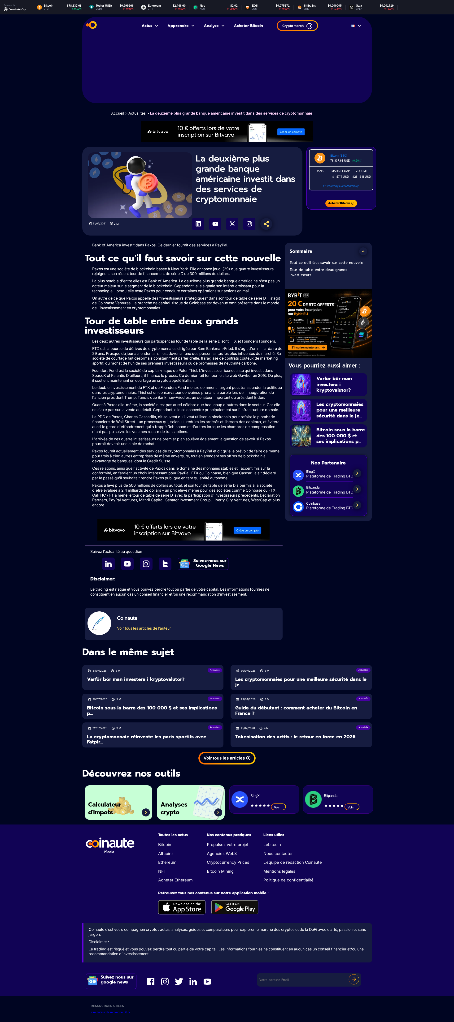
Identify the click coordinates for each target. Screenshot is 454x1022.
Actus (147, 26)
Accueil (117, 113)
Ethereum (167, 862)
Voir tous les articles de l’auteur (144, 628)
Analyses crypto (174, 808)
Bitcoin (164, 844)
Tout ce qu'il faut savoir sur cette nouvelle (326, 262)
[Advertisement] (227, 70)
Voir (276, 807)
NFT (162, 871)
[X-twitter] (232, 224)
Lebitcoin (272, 844)
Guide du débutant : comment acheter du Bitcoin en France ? (296, 710)
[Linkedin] (198, 224)
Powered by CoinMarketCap (341, 186)
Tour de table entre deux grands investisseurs (318, 272)
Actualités (137, 113)
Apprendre (178, 26)
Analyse (211, 26)
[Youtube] (215, 224)
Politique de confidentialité (288, 880)
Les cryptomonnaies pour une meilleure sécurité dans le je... (339, 410)
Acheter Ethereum (175, 880)
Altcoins (166, 853)
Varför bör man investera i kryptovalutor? (334, 384)
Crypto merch (293, 26)
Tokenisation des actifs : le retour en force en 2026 (295, 736)
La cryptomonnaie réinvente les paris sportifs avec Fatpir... (146, 739)
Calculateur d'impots (104, 808)
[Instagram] (249, 224)
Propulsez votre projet (228, 844)
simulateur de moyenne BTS (110, 1012)
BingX (255, 796)
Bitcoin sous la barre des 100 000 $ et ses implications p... (340, 435)
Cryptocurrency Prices (228, 862)
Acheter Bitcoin (248, 26)
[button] (363, 251)
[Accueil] (91, 25)
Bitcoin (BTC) (338, 155)
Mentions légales (279, 871)
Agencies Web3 (222, 853)
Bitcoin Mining (220, 871)
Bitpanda (330, 796)
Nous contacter (278, 853)
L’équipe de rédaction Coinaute (292, 862)
